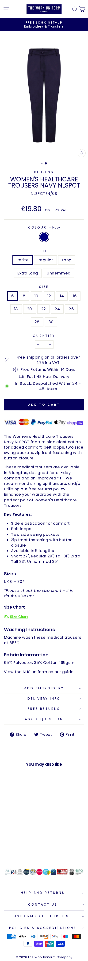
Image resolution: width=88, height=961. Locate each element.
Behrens (44, 172)
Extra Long (27, 273)
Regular (45, 260)
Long (67, 260)
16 (75, 296)
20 (29, 309)
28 (37, 322)
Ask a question (44, 719)
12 (49, 296)
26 (71, 309)
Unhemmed (58, 273)
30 (51, 322)
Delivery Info (44, 698)
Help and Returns (43, 893)
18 (16, 309)
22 (43, 309)
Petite (22, 260)
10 (36, 296)
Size (44, 287)
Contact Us (43, 904)
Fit (44, 251)
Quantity (44, 336)
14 (62, 296)
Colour (44, 227)
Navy (44, 237)
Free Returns (44, 709)
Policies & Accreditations (42, 928)
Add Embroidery (44, 688)
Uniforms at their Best (43, 916)
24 (57, 309)
